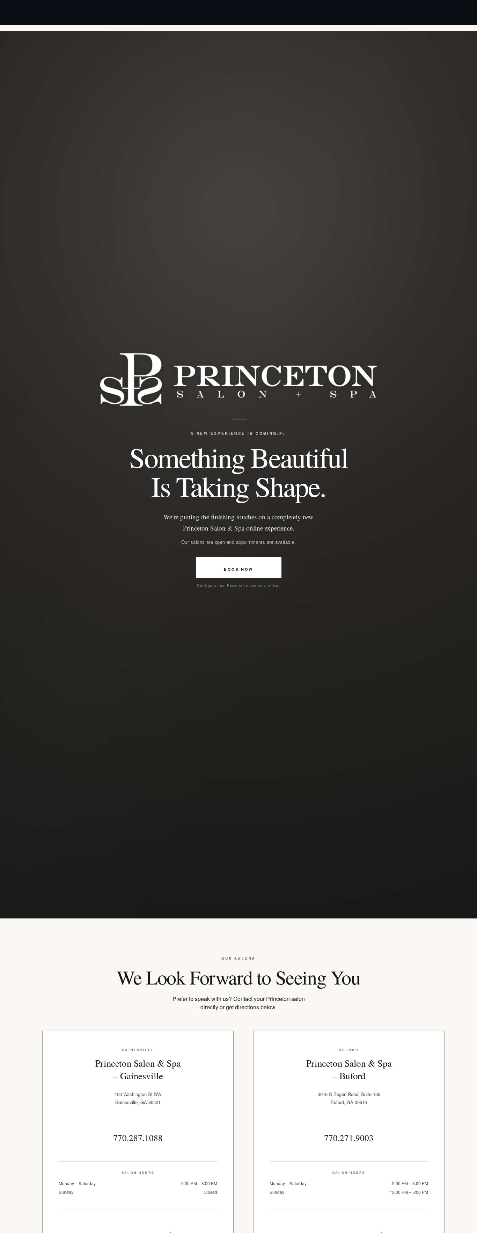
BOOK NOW (238, 569)
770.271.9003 (349, 1138)
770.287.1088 (138, 1138)
